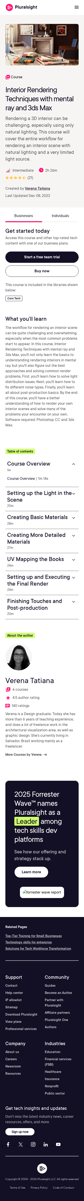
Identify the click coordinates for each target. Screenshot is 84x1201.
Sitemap (11, 1007)
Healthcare (53, 1072)
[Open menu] (77, 7)
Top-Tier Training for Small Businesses (33, 936)
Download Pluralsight (21, 1014)
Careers (11, 1059)
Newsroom (13, 1066)
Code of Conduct (63, 1187)
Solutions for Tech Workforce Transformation (38, 948)
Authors (50, 1027)
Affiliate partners (57, 1012)
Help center (14, 993)
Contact (11, 985)
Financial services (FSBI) (58, 1061)
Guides (50, 985)
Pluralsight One (56, 1020)
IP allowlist (13, 1000)
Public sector (55, 1093)
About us (12, 1052)
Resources (13, 1073)
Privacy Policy (39, 1187)
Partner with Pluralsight (54, 1002)
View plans (13, 1021)
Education (52, 1052)
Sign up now (20, 1131)
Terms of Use (17, 1187)
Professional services (21, 1029)
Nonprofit (52, 1086)
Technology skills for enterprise (28, 942)
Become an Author (58, 993)
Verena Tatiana (37, 188)
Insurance (52, 1079)
